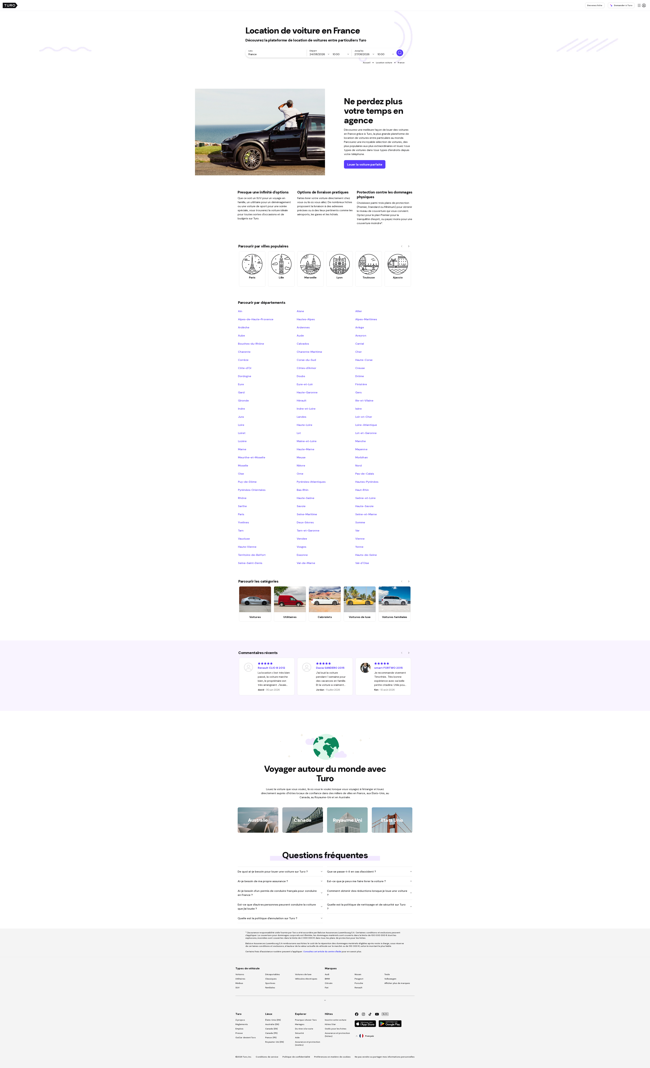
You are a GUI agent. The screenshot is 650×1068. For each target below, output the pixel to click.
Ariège (359, 327)
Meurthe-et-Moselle (251, 457)
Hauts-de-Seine (366, 554)
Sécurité (299, 1033)
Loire (241, 424)
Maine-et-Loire (307, 441)
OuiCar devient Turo (245, 1037)
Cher (358, 351)
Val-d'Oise (362, 562)
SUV (237, 987)
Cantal (359, 343)
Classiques (271, 979)
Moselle (243, 465)
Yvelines (243, 522)
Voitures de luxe (303, 974)
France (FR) (271, 1037)
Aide (297, 1037)
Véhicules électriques (306, 979)
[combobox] (276, 54)
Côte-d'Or (245, 367)
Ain (240, 311)
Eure (241, 384)
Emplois (239, 1029)
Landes (301, 416)
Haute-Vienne (247, 546)
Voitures (239, 974)
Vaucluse (244, 538)
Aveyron (360, 335)
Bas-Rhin (302, 489)
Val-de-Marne (306, 562)
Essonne (302, 554)
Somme (360, 522)
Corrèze (243, 359)
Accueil (366, 62)
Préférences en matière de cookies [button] (332, 1057)
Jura (241, 416)
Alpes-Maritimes (366, 319)
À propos (240, 1020)
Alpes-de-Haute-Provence (255, 319)
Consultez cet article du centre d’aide (322, 951)
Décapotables (272, 974)
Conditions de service (267, 1057)
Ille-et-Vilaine (364, 400)
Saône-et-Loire (365, 497)
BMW (327, 979)
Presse (239, 1033)
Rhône (242, 497)
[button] (641, 5)
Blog (385, 1014)
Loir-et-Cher (363, 416)
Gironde (243, 400)
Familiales (270, 987)
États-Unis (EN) (273, 1020)
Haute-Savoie (364, 506)
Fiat (326, 987)
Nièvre (301, 465)
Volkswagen (390, 979)
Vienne (360, 538)
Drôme (359, 376)
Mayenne (361, 449)
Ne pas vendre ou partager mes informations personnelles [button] (385, 1057)
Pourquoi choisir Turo (306, 1020)
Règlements (241, 1024)
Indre (241, 408)
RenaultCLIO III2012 (271, 667)
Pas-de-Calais (364, 473)
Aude (300, 335)
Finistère (361, 384)
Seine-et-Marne (366, 514)
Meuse (301, 457)
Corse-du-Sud (306, 359)
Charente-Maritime (309, 351)
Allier (358, 311)
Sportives (270, 983)
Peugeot (359, 979)
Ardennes (303, 327)
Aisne (300, 311)
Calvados (303, 343)
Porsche (359, 983)
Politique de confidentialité (296, 1057)
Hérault (301, 400)
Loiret (241, 432)
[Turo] (10, 5)
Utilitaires (240, 979)
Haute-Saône (305, 497)
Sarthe (242, 506)
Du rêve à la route (304, 1029)
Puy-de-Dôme (247, 481)
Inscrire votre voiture (335, 1020)
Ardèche (243, 327)
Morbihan (361, 457)
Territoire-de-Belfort (252, 554)
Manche (360, 441)
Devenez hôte (594, 5)
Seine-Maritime (307, 514)
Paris (241, 514)
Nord (358, 465)
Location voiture (384, 62)
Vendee (302, 538)
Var (357, 530)
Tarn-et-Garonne (308, 530)
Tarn (241, 530)
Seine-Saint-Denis (250, 562)
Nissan (358, 974)
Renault (358, 987)
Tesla (387, 974)
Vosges (301, 546)
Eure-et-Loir (305, 384)
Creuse (360, 367)
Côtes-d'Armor (306, 367)
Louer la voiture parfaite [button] (364, 164)
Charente (244, 351)
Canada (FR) (271, 1033)
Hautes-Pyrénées (366, 481)
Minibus (239, 983)
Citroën (329, 983)
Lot (299, 432)
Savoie (301, 506)
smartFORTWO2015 (388, 667)
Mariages (299, 1024)
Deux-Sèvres (305, 522)
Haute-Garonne (307, 392)
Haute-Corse (363, 359)
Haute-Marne (305, 449)
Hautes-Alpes (306, 319)
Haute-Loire (304, 424)
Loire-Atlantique (366, 424)
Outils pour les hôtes (335, 1029)
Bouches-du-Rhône (251, 343)
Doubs (301, 376)
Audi (327, 974)
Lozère (242, 441)
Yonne (359, 546)
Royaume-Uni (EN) (274, 1042)
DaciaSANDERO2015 (330, 667)
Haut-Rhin (362, 489)
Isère (358, 408)
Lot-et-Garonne (365, 432)
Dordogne (244, 376)
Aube (241, 335)
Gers (358, 392)
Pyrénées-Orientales (251, 489)
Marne (242, 449)
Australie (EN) (272, 1024)
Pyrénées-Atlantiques (311, 481)
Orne (300, 473)
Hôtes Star (330, 1024)
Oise (241, 473)
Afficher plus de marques (397, 983)
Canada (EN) (271, 1029)
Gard (241, 392)
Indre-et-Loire (306, 408)
